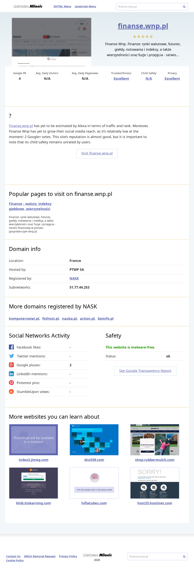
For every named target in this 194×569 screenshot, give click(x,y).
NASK (74, 278)
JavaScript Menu (85, 6)
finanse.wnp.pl (143, 25)
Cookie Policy (15, 560)
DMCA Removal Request (40, 556)
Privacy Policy (68, 556)
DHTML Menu (62, 6)
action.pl (87, 318)
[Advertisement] (97, 93)
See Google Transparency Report (145, 370)
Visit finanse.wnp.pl (97, 153)
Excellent (121, 78)
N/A (149, 78)
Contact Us (13, 556)
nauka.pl (69, 318)
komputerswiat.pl (24, 318)
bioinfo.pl (105, 318)
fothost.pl (50, 318)
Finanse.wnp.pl (21, 125)
